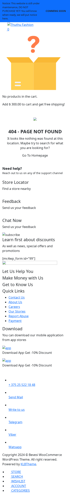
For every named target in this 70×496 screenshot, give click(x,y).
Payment (15, 321)
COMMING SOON (56, 11)
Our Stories (17, 311)
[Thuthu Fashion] (20, 24)
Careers (14, 307)
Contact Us (17, 297)
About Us (15, 302)
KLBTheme (28, 464)
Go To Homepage (35, 155)
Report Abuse (19, 316)
